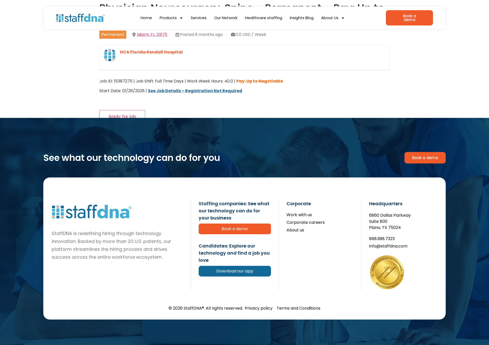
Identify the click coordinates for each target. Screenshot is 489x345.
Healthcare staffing (263, 17)
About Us (329, 17)
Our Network (225, 17)
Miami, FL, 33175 (152, 34)
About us (295, 230)
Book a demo (235, 229)
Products (168, 17)
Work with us (299, 215)
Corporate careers (306, 222)
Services (199, 17)
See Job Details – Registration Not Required (195, 91)
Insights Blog (302, 17)
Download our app (234, 271)
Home (146, 17)
